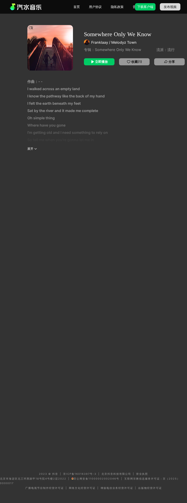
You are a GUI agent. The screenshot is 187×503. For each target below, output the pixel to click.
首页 (76, 7)
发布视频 (170, 7)
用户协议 (95, 7)
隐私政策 (117, 7)
